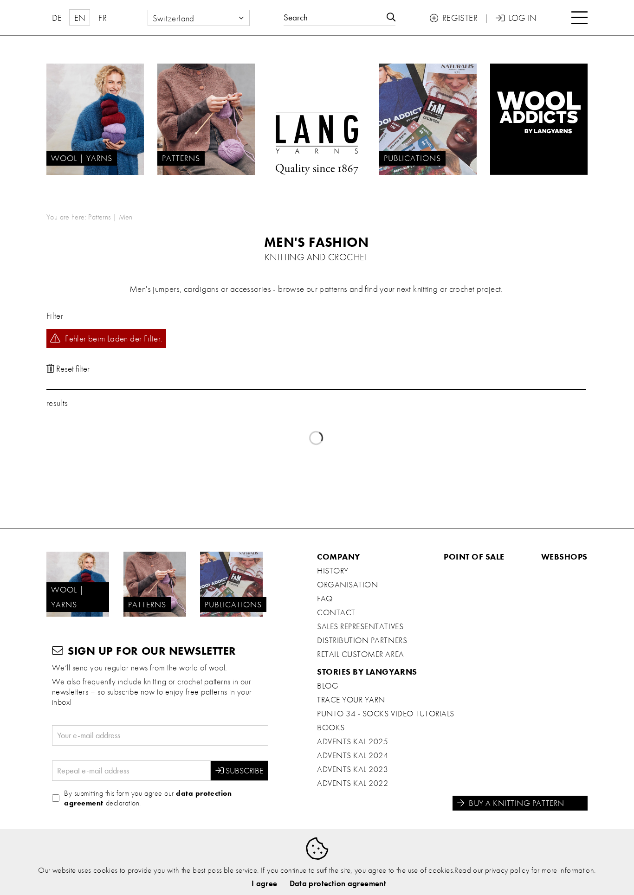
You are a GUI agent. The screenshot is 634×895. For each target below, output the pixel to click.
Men (126, 217)
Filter (54, 316)
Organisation (347, 584)
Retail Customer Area (360, 654)
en (80, 18)
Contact (336, 612)
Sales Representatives (360, 626)
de (57, 18)
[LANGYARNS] (317, 119)
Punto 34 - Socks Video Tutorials (385, 713)
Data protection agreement (338, 883)
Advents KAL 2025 (352, 741)
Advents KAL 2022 (352, 783)
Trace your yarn (351, 700)
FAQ (325, 598)
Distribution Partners (362, 640)
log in (516, 18)
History (333, 571)
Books (331, 727)
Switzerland (173, 18)
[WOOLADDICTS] (539, 119)
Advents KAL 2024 (352, 755)
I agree (265, 883)
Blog (327, 686)
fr (102, 18)
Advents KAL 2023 (352, 769)
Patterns (99, 217)
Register (454, 18)
